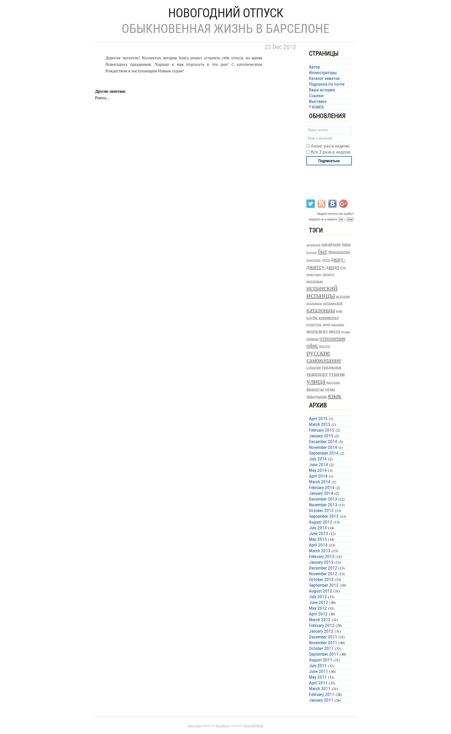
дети (326, 259)
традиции (331, 367)
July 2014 (318, 458)
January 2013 (321, 562)
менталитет (317, 331)
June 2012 (318, 602)
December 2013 (323, 499)
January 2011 (321, 700)
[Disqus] (197, 193)
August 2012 (320, 591)
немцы (312, 338)
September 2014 (324, 453)
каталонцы (320, 310)
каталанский (333, 303)
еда (343, 267)
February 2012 (321, 625)
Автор (314, 66)
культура (313, 324)
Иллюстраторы (323, 72)
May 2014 (318, 470)
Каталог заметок (324, 78)
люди (326, 324)
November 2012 (323, 573)
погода (324, 345)
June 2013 (318, 533)
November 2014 (323, 447)
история (343, 296)
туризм (337, 373)
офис (312, 345)
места (334, 331)
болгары (311, 252)
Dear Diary (195, 725)
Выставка (318, 101)
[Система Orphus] (330, 221)
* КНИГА (316, 107)
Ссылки (316, 95)
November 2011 (323, 642)
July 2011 (318, 665)
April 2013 (318, 545)
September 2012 (324, 585)
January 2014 (321, 493)
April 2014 (318, 476)
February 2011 (321, 694)
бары (346, 244)
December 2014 (323, 441)
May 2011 (318, 677)
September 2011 (324, 654)
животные (313, 274)
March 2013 (319, 550)
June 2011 (318, 671)
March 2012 (319, 619)
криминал (329, 317)
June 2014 (318, 464)
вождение (313, 260)
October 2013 (321, 510)
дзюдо (332, 266)
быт (322, 251)
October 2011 (321, 648)
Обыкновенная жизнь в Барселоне (225, 28)
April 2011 (318, 682)
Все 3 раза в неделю (331, 152)
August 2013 (320, 522)
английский (313, 244)
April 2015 (318, 418)
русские (318, 352)
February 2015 (321, 430)
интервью (314, 281)
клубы (312, 317)
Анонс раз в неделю (330, 146)
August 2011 (320, 659)
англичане (331, 244)
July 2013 (318, 527)
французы (315, 389)
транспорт (317, 374)
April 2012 (318, 613)
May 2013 (318, 539)
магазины (337, 324)
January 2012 (321, 631)
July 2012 (318, 596)
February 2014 (321, 487)
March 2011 (319, 688)
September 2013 (324, 516)
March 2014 (319, 481)
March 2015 (319, 424)
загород (328, 274)
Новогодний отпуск (225, 12)
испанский (321, 287)
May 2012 (318, 608)
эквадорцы (316, 396)
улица (315, 380)
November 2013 (323, 504)
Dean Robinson (253, 725)
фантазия (333, 382)
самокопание (323, 360)
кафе (339, 311)
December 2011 (323, 636)
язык (334, 395)
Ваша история (322, 89)
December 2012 (323, 568)
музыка (345, 331)
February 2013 (321, 556)
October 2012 (321, 579)
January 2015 (321, 435)
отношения (332, 338)
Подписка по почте (327, 84)
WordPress (223, 725)
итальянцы (314, 303)
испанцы (320, 295)
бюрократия (339, 251)
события (313, 367)
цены (330, 389)
